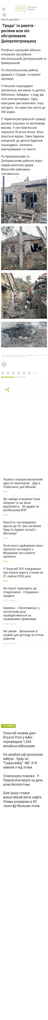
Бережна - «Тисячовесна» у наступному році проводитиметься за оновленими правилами (21, 613)
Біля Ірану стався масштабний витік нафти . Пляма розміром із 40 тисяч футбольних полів (23, 799)
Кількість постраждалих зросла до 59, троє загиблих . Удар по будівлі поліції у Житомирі (23, 527)
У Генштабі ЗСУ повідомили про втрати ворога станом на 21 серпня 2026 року (23, 572)
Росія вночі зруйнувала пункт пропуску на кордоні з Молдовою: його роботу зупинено (23, 551)
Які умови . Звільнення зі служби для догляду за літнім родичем (23, 634)
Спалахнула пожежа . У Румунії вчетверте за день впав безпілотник (23, 780)
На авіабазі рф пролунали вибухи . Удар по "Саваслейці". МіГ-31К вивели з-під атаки (23, 761)
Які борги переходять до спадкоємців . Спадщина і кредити (21, 592)
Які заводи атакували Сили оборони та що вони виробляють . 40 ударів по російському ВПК (21, 504)
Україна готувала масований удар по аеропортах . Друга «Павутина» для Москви (22, 483)
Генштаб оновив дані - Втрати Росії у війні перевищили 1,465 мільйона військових (20, 739)
